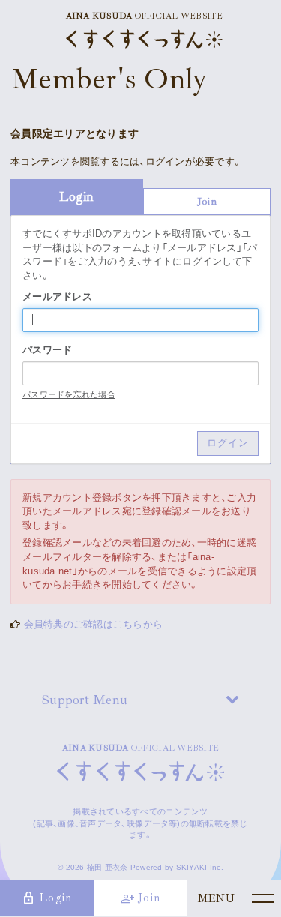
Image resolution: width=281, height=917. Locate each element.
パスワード (47, 349)
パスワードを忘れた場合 (68, 394)
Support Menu (84, 699)
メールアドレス (57, 296)
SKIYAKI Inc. (199, 867)
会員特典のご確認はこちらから (93, 624)
